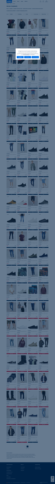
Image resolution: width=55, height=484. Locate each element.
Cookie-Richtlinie (32, 54)
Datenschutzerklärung (26, 54)
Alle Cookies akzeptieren (20, 57)
